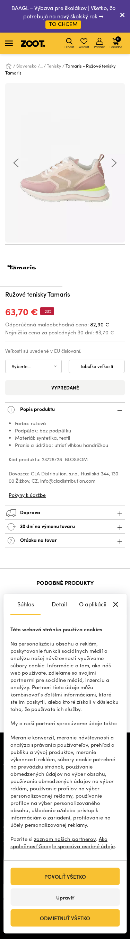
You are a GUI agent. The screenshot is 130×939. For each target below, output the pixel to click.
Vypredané (65, 387)
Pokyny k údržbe (27, 495)
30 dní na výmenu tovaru (47, 526)
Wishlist (84, 47)
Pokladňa (116, 42)
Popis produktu (37, 408)
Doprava (29, 512)
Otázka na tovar (38, 539)
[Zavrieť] (122, 16)
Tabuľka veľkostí (96, 366)
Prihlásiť (99, 47)
